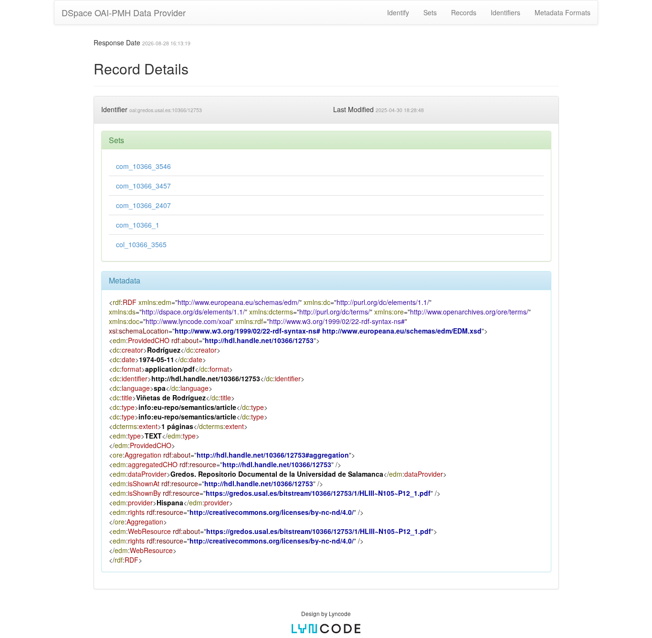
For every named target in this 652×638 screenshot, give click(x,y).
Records (463, 12)
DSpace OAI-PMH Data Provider (124, 12)
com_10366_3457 (143, 185)
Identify (398, 12)
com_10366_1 (137, 225)
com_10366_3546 (143, 166)
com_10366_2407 (143, 205)
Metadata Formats (562, 12)
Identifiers (505, 12)
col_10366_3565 (141, 244)
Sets (430, 12)
